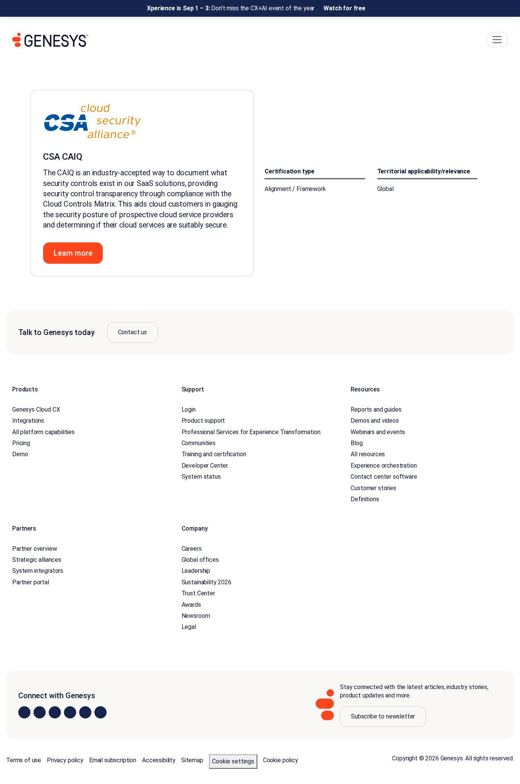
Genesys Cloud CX (36, 409)
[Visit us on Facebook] (70, 712)
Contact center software (384, 476)
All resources (368, 454)
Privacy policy (65, 760)
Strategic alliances (36, 559)
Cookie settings (233, 761)
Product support (203, 420)
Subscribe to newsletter (383, 716)
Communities (198, 443)
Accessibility (158, 760)
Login (189, 409)
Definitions (365, 499)
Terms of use (23, 760)
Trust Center (198, 593)
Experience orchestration (383, 465)
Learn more (73, 253)
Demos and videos (375, 420)
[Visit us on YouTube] (85, 712)
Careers (192, 548)
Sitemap (192, 760)
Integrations (28, 420)
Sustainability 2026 (206, 582)
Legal (189, 626)
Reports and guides (376, 409)
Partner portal (30, 582)
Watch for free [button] (344, 8)
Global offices (200, 559)
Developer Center (205, 465)
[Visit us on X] (55, 712)
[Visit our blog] (100, 712)
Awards (191, 604)
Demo (20, 454)
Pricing (21, 443)
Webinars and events (378, 432)
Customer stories (373, 488)
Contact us (132, 332)
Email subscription (112, 760)
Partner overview (34, 548)
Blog (356, 443)
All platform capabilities (43, 432)
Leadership (196, 570)
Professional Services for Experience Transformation (251, 432)
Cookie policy (280, 760)
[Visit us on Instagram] (39, 712)
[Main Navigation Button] (497, 39)
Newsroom (196, 615)
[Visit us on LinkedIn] (24, 712)
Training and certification (214, 454)
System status (201, 476)
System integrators (37, 570)
